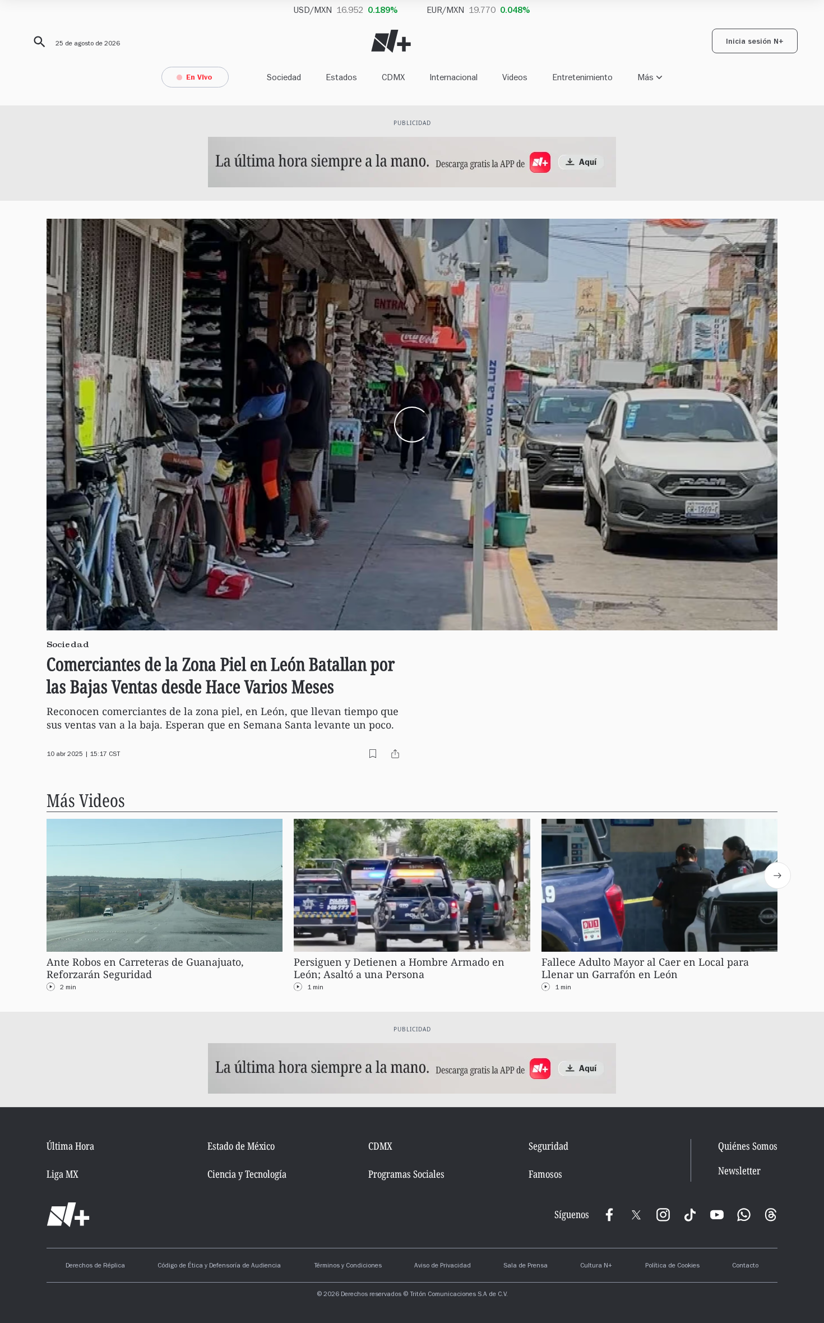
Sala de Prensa (525, 1266)
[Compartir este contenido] (395, 754)
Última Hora (70, 1146)
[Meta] (609, 1214)
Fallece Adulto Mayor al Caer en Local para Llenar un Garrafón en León (645, 968)
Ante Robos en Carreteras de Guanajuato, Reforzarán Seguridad (145, 968)
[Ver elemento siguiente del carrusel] (777, 875)
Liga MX (62, 1174)
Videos (514, 77)
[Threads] (770, 1214)
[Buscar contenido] (37, 42)
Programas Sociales (406, 1174)
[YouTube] (717, 1214)
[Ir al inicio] (68, 1215)
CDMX (393, 77)
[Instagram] (663, 1214)
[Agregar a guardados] (373, 754)
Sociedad (284, 77)
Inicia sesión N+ (755, 43)
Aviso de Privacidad (442, 1266)
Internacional (453, 77)
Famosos (545, 1174)
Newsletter (739, 1170)
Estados (341, 77)
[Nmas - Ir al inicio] (391, 41)
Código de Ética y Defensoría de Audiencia (219, 1266)
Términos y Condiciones (348, 1266)
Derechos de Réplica (95, 1266)
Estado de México (241, 1146)
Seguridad (548, 1146)
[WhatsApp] (744, 1214)
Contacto (745, 1266)
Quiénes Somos (747, 1146)
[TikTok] (690, 1214)
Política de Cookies (672, 1266)
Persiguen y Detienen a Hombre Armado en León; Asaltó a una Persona (399, 968)
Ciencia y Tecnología (246, 1174)
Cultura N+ (596, 1266)
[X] (636, 1214)
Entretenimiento (582, 77)
